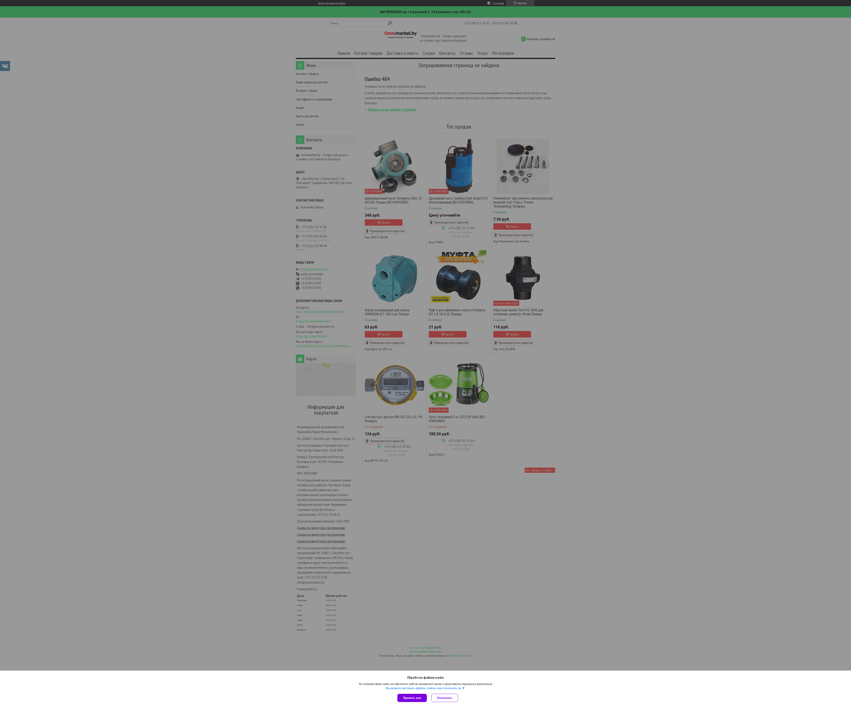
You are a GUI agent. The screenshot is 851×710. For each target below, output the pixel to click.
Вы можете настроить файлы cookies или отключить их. (424, 688)
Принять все (412, 698)
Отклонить (444, 698)
